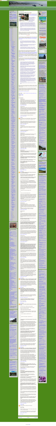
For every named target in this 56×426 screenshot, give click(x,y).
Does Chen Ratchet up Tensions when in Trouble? (42, 186)
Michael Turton (44, 12)
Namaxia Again (11, 235)
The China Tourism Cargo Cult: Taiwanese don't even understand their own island (42, 358)
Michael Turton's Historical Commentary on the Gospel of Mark (42, 166)
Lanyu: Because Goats (12, 246)
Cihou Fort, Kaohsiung (12, 244)
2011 (11, 36)
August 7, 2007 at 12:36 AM (23, 412)
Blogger (29, 424)
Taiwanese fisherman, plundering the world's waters (42, 331)
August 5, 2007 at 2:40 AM (23, 257)
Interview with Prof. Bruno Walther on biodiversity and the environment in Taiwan (13, 362)
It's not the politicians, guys (42, 251)
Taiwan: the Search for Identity (13, 344)
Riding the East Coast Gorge (13, 278)
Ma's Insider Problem (12, 109)
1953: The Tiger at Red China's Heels (41, 122)
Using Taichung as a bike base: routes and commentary (42, 182)
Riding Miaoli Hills (11, 257)
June (12, 212)
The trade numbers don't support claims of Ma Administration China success (42, 277)
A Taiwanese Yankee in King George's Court (42, 242)
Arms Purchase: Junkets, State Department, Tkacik (13, 98)
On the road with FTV (12, 281)
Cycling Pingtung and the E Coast (13, 14)
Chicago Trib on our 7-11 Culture (13, 187)
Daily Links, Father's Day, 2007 (13, 174)
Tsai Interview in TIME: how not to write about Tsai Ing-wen (42, 176)
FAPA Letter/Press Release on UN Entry (13, 192)
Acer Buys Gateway (12, 68)
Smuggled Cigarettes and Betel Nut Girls (42, 137)
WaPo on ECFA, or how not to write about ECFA (42, 235)
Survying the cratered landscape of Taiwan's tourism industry (42, 275)
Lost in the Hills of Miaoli (12, 249)
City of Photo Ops (13, 73)
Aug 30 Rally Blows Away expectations (42, 201)
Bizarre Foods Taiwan (12, 170)
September (12, 44)
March (12, 215)
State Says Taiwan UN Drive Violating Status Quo (13, 56)
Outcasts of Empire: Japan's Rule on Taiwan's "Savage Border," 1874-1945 (13, 330)
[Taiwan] (19, 91)
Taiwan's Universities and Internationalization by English (42, 117)
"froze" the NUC (28, 52)
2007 (11, 40)
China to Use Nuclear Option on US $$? (13, 172)
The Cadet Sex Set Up (41, 262)
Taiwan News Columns (12, 9)
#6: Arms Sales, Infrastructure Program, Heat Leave (13, 311)
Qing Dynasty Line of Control (13, 119)
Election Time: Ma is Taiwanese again (41, 281)
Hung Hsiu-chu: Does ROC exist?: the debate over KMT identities (42, 207)
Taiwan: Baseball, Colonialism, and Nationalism (42, 103)
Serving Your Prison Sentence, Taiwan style (13, 50)
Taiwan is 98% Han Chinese (42, 352)
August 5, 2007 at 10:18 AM (23, 276)
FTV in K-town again (12, 269)
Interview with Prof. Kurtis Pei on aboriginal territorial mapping (13, 364)
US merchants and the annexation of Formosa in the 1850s (42, 115)
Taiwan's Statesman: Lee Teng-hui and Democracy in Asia (13, 346)
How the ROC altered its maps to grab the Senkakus (42, 85)
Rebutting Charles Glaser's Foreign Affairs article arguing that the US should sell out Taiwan (42, 367)
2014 (11, 33)
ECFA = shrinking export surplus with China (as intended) (42, 306)
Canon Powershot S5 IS (42, 66)
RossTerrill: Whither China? (13, 91)
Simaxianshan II (11, 277)
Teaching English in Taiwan (42, 162)
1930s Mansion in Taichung (12, 259)
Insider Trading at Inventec (13, 107)
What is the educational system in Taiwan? (41, 303)
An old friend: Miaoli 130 (12, 293)
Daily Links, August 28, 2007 (12, 64)
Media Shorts (12, 94)
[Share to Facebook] (21, 93)
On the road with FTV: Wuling (13, 263)
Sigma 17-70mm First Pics (12, 267)
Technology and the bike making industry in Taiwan (42, 87)
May (11, 213)
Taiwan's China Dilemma (13, 331)
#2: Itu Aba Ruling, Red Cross (13, 315)
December (12, 41)
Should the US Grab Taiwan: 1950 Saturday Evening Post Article (42, 120)
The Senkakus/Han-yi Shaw (42, 179)
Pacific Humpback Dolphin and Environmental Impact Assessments (42, 322)
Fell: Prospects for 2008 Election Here (13, 103)
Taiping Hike (12, 152)
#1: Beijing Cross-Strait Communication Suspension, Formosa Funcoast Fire (13, 317)
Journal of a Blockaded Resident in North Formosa (13, 353)
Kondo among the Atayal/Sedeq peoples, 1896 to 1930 (16, 8)
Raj (20, 117)
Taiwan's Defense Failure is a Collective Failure (42, 228)
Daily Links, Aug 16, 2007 (13, 127)
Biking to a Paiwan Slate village (13, 245)
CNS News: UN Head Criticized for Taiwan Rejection (13, 177)
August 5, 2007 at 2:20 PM (23, 345)
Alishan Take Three (12, 264)
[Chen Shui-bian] (23, 91)
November (12, 42)
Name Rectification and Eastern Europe (41, 237)
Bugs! (10, 279)
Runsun (21, 171)
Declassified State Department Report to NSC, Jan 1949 (42, 128)
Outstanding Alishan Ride (12, 273)
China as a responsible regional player (41, 263)
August (12, 45)
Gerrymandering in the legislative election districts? (42, 260)
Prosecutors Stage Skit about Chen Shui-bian (42, 265)
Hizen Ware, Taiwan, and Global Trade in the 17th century (42, 133)
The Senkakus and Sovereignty (41, 338)
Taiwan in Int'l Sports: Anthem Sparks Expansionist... (13, 195)
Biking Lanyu (11, 252)
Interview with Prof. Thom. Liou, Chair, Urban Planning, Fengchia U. (13, 367)
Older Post (35, 417)
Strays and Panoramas (12, 162)
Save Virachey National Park (43, 28)
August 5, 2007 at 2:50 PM (23, 361)
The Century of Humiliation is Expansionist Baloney (42, 209)
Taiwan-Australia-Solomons (42, 346)
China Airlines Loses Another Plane (13, 96)
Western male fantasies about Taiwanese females (42, 298)
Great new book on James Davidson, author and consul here (13, 18)
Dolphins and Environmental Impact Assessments (42, 249)
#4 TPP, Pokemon (12, 313)
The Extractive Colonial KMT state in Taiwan (42, 205)
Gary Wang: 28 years (13, 139)
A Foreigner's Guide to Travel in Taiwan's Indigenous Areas (13, 349)
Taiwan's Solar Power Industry (13, 138)
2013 (11, 34)
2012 (11, 35)
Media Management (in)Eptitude (13, 166)
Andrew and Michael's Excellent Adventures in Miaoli (13, 130)
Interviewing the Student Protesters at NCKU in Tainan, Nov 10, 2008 (13, 369)
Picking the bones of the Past (13, 157)
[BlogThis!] (19, 93)
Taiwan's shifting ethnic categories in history (41, 226)
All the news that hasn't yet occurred (13, 148)
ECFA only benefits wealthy (42, 327)
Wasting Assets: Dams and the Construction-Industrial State (42, 215)
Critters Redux (11, 284)
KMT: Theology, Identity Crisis (42, 225)
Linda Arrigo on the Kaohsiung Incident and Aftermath (42, 332)
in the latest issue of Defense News (28, 59)
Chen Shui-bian (27, 93)
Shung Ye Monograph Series (13, 352)
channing (21, 404)
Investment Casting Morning (12, 210)
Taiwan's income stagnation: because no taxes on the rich (42, 283)
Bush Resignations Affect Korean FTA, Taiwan (13, 53)
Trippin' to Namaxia (12, 239)
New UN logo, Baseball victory (13, 117)
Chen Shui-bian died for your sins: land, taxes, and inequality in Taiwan (42, 348)
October (12, 43)
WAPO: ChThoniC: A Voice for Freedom (13, 82)
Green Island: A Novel (12, 335)
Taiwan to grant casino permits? (13, 168)
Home (28, 417)
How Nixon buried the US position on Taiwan (42, 188)
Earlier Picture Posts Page (13, 307)
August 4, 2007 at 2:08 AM (23, 131)
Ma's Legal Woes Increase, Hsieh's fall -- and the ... (13, 207)
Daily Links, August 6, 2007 (13, 185)
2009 (11, 38)
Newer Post (20, 417)
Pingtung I (11, 301)
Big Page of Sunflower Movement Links (28, 8)
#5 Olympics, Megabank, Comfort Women (13, 312)
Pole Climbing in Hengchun (13, 92)
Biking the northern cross (12, 253)
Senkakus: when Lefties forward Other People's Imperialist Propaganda (42, 287)
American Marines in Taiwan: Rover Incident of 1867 (42, 354)
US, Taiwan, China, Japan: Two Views (13, 66)
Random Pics (11, 289)
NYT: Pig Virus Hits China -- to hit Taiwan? (13, 126)
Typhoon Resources (12, 115)
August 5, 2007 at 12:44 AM (23, 241)
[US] (20, 91)
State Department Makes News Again (13, 200)
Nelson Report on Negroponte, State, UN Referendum (13, 47)
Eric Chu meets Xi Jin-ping (42, 220)
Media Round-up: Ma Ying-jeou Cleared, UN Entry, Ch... (13, 121)
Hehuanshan (11, 266)
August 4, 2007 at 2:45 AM (23, 148)
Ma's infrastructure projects (42, 292)
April (11, 214)
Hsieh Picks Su (13, 149)
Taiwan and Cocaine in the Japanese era (42, 360)
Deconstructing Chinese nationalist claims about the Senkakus (42, 296)
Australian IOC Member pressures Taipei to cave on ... (13, 160)
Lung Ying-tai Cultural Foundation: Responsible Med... (13, 71)
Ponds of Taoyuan (41, 320)
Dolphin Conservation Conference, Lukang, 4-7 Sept (13, 61)
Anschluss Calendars (41, 252)
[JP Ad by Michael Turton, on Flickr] (42, 156)
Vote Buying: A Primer (41, 210)
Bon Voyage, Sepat (12, 100)
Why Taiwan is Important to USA (24, 297)
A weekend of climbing (12, 242)
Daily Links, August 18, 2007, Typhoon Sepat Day (13, 111)
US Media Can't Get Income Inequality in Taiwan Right (42, 289)
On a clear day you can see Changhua (13, 88)
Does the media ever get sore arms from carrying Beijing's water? (42, 190)
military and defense (32, 93)
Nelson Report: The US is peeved (13, 133)
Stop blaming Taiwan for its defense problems (42, 336)
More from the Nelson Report (13, 153)
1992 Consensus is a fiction (42, 257)
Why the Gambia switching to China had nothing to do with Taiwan (42, 194)
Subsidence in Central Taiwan (42, 307)
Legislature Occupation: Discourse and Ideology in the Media (42, 313)
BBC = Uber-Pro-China (41, 351)
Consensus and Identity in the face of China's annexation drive (42, 326)
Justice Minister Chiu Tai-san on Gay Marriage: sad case (42, 370)
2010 (11, 37)
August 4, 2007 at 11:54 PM (23, 234)
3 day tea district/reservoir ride (13, 250)
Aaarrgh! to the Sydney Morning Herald (13, 77)
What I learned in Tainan (12, 297)
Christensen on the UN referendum (41, 315)
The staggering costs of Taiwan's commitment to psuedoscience (42, 364)
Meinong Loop (11, 256)
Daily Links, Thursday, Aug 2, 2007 (13, 204)
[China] (21, 91)
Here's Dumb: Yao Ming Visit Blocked (13, 75)
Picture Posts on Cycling (37, 8)
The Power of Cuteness (42, 118)
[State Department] (27, 91)
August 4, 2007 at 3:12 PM (23, 201)
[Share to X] (20, 93)
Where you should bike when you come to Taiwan (42, 180)
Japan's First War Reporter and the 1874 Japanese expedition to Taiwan (42, 109)
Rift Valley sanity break (12, 243)
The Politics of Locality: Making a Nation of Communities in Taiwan (13, 326)
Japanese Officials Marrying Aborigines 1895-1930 (42, 105)
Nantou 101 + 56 (11, 238)
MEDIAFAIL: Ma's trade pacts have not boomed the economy (42, 345)
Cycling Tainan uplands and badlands (13, 15)
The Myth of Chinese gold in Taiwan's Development (42, 254)
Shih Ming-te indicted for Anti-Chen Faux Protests (13, 198)
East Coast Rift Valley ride (12, 300)
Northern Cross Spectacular (12, 276)
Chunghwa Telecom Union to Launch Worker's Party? (13, 182)
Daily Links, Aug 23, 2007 (13, 86)
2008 (11, 39)
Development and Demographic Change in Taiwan (13, 337)
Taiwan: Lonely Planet (12, 357)
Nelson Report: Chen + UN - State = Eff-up (13, 156)
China (29, 93)
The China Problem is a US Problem (13, 80)
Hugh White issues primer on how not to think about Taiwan (42, 355)
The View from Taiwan (15, 3)
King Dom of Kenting (12, 296)
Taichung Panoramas (12, 202)
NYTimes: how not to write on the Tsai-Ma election (42, 311)
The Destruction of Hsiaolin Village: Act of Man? (42, 256)
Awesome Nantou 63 (12, 299)
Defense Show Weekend (13, 141)
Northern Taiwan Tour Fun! (12, 262)
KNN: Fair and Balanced (12, 151)
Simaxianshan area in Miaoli (13, 292)
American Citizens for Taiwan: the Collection (22, 9)
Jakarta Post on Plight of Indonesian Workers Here (13, 105)
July (11, 211)
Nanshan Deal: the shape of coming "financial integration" (42, 267)
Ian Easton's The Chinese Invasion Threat (13, 327)
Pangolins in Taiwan (41, 129)
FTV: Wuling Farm (11, 258)
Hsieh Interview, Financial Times (13, 190)
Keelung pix (11, 280)
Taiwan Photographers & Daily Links (13, 146)
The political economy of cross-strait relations (42, 140)
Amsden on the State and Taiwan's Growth (42, 93)
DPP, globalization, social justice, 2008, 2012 (42, 107)
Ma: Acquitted (12, 136)
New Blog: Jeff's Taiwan (13, 123)
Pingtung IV (11, 303)
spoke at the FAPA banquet (34, 52)
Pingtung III (11, 302)
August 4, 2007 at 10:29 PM (23, 209)
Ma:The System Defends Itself (13, 135)
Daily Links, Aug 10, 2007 (13, 164)
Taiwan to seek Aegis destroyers (13, 180)
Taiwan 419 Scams (12, 84)
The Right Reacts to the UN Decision (13, 143)
